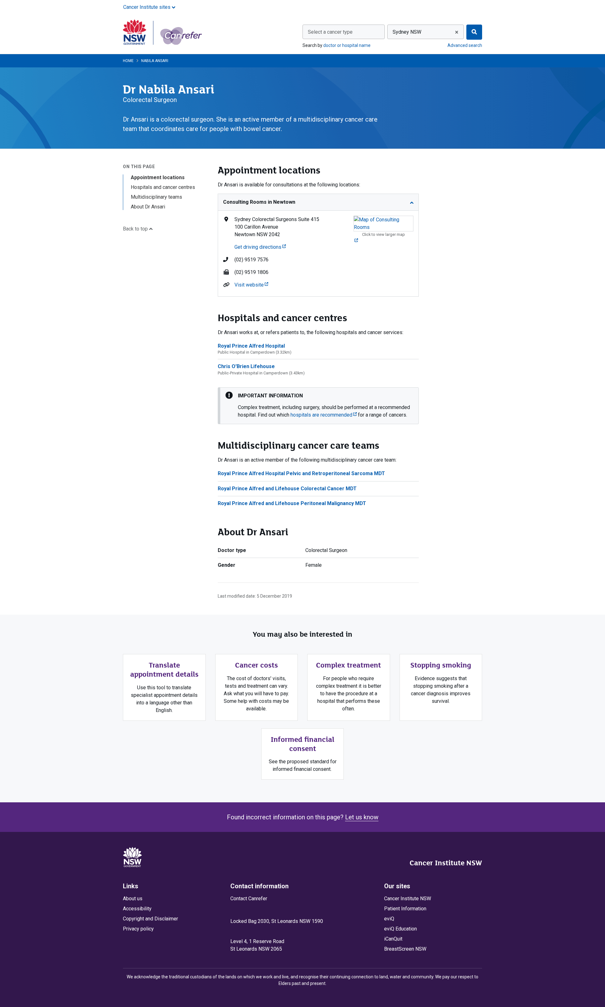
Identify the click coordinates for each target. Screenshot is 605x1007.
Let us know (361, 817)
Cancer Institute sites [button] (147, 7)
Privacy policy (138, 929)
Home (128, 61)
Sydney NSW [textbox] (407, 32)
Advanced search (464, 45)
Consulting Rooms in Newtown (259, 202)
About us (132, 899)
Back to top (136, 229)
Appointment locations (158, 177)
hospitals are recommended (324, 415)
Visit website (251, 285)
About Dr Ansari (148, 207)
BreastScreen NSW (405, 949)
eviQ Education (400, 929)
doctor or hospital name (347, 45)
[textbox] (343, 32)
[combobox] (343, 32)
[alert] (318, 405)
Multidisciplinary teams (156, 197)
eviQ (389, 919)
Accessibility (137, 909)
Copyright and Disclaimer (150, 919)
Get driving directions (260, 247)
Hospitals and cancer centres (163, 187)
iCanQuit (393, 939)
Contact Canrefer (248, 899)
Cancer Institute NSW (446, 863)
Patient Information (405, 909)
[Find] (474, 32)
